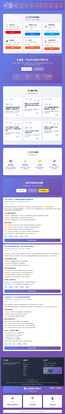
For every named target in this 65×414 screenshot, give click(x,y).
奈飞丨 (34, 382)
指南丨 (39, 382)
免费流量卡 (52, 365)
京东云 (50, 363)
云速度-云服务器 (13, 210)
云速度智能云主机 (9, 321)
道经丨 (37, 382)
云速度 (22, 217)
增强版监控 (25, 366)
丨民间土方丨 (26, 382)
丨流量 (23, 382)
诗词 (11, 382)
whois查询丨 (48, 382)
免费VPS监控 (26, 69)
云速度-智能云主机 (11, 332)
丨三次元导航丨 (14, 382)
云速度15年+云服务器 (19, 225)
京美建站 (54, 363)
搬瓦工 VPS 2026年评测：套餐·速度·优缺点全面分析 (32, 105)
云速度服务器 (46, 365)
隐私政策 (24, 375)
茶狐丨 (32, 382)
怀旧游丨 (18, 382)
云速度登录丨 (56, 382)
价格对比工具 (38, 69)
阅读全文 (18, 115)
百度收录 (29, 381)
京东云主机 (24, 255)
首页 (24, 362)
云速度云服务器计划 (11, 233)
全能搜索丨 (44, 382)
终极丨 (41, 382)
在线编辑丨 (52, 382)
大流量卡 (45, 363)
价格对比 (24, 368)
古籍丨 (30, 382)
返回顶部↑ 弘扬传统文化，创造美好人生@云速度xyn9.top (32, 384)
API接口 (24, 373)
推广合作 (24, 371)
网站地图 (32, 381)
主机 (21, 382)
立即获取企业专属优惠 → (32, 240)
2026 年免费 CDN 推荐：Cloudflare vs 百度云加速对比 (13, 128)
